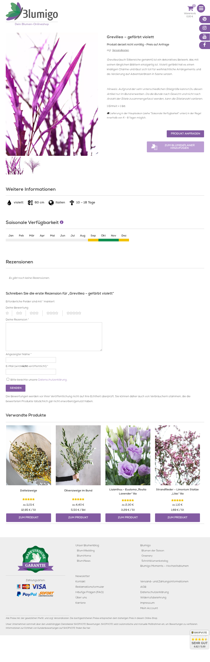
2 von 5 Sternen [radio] (21, 313)
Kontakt (80, 582)
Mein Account (149, 608)
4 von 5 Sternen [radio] (55, 313)
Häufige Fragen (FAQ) (89, 592)
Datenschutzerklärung (52, 380)
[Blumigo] (32, 15)
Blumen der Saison (153, 551)
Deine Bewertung (17, 308)
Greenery (147, 556)
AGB (143, 587)
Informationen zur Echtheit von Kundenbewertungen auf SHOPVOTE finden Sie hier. (48, 628)
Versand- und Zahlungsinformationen (164, 582)
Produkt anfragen (185, 134)
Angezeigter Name (18, 354)
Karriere (80, 603)
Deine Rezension (17, 320)
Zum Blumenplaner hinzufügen (180, 147)
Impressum (147, 603)
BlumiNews (83, 561)
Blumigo (145, 545)
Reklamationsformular (89, 587)
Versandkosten (120, 50)
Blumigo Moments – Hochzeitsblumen (164, 566)
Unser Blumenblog (87, 545)
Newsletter (82, 576)
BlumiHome (84, 556)
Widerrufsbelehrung (153, 598)
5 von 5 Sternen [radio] (76, 313)
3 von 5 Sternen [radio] (36, 313)
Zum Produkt (29, 517)
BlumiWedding (86, 551)
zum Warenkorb (190, 14)
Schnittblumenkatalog (155, 561)
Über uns (81, 598)
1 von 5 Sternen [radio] (9, 313)
